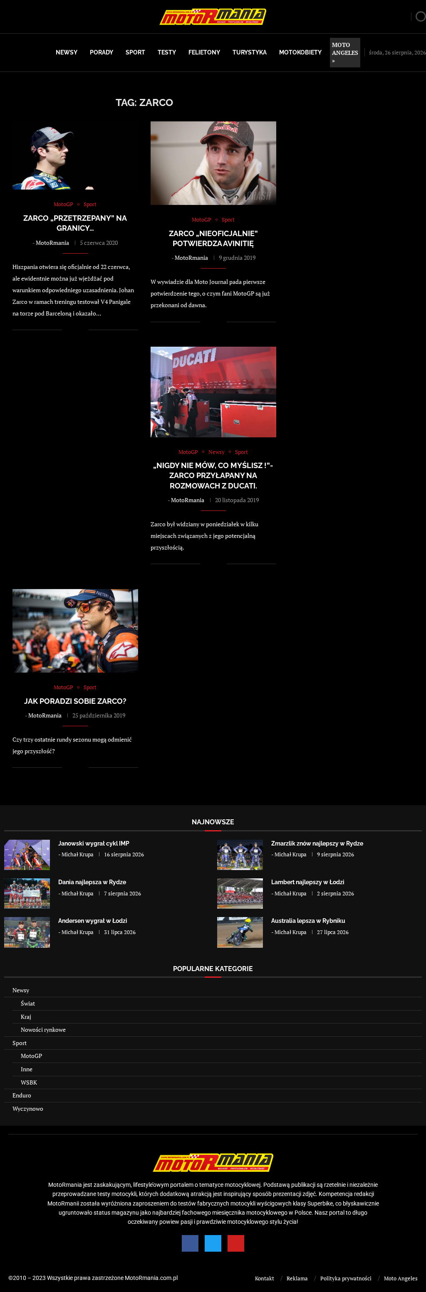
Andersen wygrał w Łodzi (92, 920)
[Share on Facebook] (74, 330)
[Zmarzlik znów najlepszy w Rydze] (240, 855)
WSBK (29, 1082)
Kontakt (264, 1278)
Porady (101, 52)
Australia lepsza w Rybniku (308, 920)
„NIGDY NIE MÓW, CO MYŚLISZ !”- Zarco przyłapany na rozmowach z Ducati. (213, 475)
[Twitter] (213, 1243)
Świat (28, 1003)
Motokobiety (300, 52)
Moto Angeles (401, 1278)
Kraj (26, 1017)
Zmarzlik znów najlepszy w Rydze (317, 843)
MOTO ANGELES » (345, 52)
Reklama (297, 1278)
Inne (26, 1069)
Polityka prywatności (346, 1278)
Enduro (21, 1095)
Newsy (66, 52)
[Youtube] (236, 1243)
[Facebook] (190, 1243)
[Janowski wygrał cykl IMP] (27, 855)
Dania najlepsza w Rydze (92, 882)
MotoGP (31, 1056)
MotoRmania (52, 243)
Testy (167, 52)
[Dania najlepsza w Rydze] (27, 893)
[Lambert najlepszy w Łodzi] (240, 893)
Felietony (204, 52)
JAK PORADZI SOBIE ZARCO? (75, 701)
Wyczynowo (27, 1108)
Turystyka (250, 52)
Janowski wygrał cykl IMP (93, 843)
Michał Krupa (78, 854)
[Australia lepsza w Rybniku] (240, 932)
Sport (135, 52)
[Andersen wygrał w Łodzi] (27, 932)
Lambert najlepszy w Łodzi (307, 882)
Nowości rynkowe (43, 1029)
